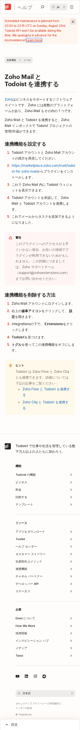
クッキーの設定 (24, 707)
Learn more (34, 40)
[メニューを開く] (71, 7)
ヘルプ (24, 7)
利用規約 (54, 703)
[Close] (73, 22)
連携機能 (11, 60)
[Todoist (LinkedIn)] (26, 677)
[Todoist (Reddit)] (44, 677)
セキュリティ (23, 703)
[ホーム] (8, 7)
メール (27, 60)
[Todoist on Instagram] (35, 677)
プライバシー (39, 703)
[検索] (42, 7)
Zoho (9, 99)
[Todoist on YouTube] (17, 677)
